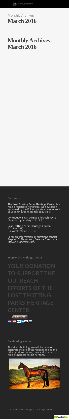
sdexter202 (19, 126)
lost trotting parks (34, 126)
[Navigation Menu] (55, 4)
